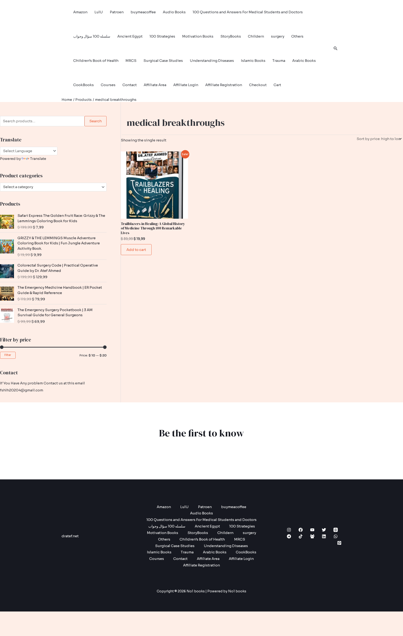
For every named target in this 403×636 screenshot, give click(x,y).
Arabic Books (304, 60)
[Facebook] (301, 530)
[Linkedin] (324, 536)
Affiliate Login (185, 85)
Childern (256, 36)
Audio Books (174, 12)
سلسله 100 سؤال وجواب (91, 36)
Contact (129, 85)
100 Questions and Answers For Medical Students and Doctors (248, 12)
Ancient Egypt (129, 36)
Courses (108, 85)
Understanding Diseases (212, 60)
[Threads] (336, 530)
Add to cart (136, 249)
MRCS (130, 60)
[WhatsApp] (336, 536)
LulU (98, 12)
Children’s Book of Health (95, 60)
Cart (277, 85)
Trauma (278, 60)
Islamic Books (253, 60)
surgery (277, 36)
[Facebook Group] (312, 536)
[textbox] (51, 187)
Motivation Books (197, 36)
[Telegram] (289, 536)
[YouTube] (312, 530)
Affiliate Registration (223, 85)
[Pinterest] (339, 543)
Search (95, 121)
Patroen (117, 12)
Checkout (258, 85)
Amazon (80, 12)
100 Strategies (162, 36)
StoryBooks (230, 36)
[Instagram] (289, 530)
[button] (336, 49)
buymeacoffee (143, 12)
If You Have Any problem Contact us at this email (42, 383)
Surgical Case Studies (163, 60)
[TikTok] (301, 536)
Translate (38, 158)
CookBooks (83, 85)
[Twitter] (324, 530)
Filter (7, 355)
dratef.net (70, 536)
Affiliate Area (155, 85)
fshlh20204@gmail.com (21, 390)
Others (297, 36)
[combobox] (53, 187)
